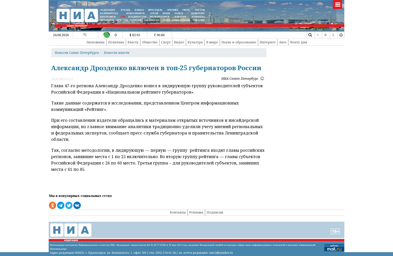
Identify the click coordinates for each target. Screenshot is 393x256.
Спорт (166, 42)
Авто (283, 42)
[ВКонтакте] (325, 35)
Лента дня (298, 42)
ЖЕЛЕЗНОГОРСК (159, 16)
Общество (150, 42)
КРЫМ (166, 13)
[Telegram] (341, 35)
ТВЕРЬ (186, 10)
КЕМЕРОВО (198, 13)
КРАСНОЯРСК (108, 16)
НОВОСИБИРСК (135, 13)
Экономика (95, 42)
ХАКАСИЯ (180, 16)
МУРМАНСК (107, 20)
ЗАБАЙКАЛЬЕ (152, 20)
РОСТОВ (200, 10)
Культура (195, 42)
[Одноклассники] (333, 35)
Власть (133, 42)
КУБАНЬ (126, 10)
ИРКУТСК (122, 20)
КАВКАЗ (139, 10)
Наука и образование (239, 42)
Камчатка (198, 16)
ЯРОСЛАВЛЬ (155, 10)
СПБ (123, 16)
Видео (179, 42)
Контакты (178, 212)
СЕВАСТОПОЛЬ (181, 20)
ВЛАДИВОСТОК (137, 16)
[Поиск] (310, 35)
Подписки (215, 212)
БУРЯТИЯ (135, 20)
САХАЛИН (199, 20)
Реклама (196, 212)
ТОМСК (179, 13)
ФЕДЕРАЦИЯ (107, 10)
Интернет (268, 42)
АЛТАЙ (154, 13)
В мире (212, 42)
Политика (116, 42)
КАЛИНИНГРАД (109, 13)
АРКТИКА (172, 10)
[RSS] (317, 35)
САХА (166, 20)
